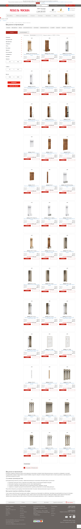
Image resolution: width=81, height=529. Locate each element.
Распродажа (70, 15)
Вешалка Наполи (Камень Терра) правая (67, 252)
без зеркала (14, 27)
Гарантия (22, 513)
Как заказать (22, 517)
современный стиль (44, 27)
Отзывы (52, 515)
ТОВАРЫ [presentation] (12, 32)
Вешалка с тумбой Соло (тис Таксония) (49, 54)
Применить (14, 82)
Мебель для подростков (21, 15)
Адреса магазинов (57, 502)
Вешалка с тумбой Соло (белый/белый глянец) (31, 219)
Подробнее (43, 3)
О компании (16, 5)
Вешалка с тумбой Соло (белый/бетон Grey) (67, 186)
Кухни (55, 15)
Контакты (28, 5)
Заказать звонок (60, 11)
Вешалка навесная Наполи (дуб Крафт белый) (49, 449)
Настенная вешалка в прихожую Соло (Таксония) (49, 153)
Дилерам (11, 5)
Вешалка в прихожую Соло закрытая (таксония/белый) (31, 121)
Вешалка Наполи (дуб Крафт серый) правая (49, 285)
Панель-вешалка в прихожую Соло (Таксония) (67, 153)
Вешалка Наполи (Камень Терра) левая (31, 284)
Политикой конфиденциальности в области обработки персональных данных (58, 1)
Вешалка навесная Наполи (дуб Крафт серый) (67, 449)
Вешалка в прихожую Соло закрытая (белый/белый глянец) (31, 88)
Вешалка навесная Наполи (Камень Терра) (67, 383)
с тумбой (52, 27)
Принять (37, 3)
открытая (63, 27)
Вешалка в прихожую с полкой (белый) (31, 153)
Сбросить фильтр (14, 86)
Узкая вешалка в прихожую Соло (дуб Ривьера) (49, 383)
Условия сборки (23, 511)
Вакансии (53, 513)
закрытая (58, 27)
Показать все (34, 467)
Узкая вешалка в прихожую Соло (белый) (31, 383)
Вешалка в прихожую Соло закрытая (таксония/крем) (67, 88)
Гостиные (40, 15)
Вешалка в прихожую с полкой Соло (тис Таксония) (31, 186)
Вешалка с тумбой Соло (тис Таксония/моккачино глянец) (49, 252)
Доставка (20, 5)
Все (59, 35)
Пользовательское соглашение (12, 521)
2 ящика (8, 27)
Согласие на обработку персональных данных (15, 523)
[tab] (12, 32)
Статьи (23, 502)
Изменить (4, 20)
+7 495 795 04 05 (40, 11)
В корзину (27, 61)
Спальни (32, 15)
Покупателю (23, 506)
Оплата (24, 5)
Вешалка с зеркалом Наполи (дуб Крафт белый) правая (67, 318)
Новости (35, 502)
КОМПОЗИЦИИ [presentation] (23, 32)
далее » (29, 467)
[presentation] (67, 151)
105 (57, 35)
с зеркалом (69, 27)
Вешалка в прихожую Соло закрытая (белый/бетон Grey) (67, 55)
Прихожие (48, 15)
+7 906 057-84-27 (36, 514)
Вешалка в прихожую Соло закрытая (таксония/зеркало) (67, 121)
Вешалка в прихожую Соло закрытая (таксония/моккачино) (49, 121)
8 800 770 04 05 (41, 8)
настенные (36, 27)
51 (55, 35)
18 (52, 35)
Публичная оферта (10, 522)
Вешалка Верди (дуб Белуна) (49, 350)
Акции (61, 15)
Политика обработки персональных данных (15, 519)
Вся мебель (10, 15)
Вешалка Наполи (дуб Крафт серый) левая (67, 285)
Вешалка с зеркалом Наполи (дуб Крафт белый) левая (31, 318)
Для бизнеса (12, 502)
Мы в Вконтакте (72, 8)
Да (0, 20)
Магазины (32, 5)
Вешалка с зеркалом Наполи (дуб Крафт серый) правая (31, 351)
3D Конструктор (53, 11)
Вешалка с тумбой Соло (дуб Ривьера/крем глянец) (31, 252)
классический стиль (27, 27)
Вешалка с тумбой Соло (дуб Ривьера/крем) (31, 55)
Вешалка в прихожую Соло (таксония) (49, 185)
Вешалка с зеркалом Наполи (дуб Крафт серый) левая (49, 318)
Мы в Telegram (72, 10)
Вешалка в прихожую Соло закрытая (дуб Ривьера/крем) (49, 88)
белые (20, 27)
